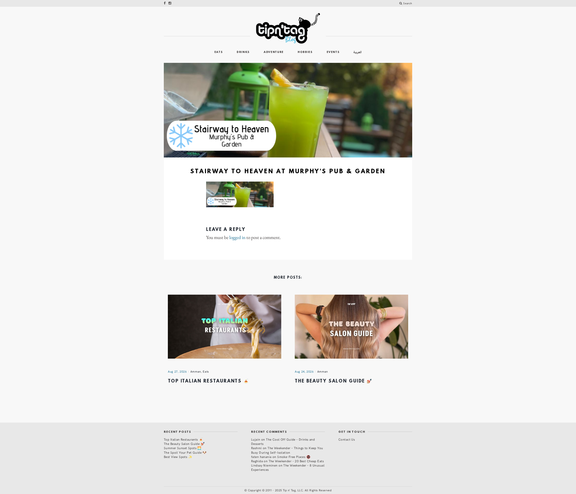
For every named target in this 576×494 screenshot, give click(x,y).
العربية (357, 52)
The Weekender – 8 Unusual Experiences (287, 467)
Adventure (274, 52)
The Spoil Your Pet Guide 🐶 (185, 452)
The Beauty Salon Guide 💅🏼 (333, 381)
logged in (237, 237)
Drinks (243, 52)
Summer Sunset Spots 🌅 (182, 448)
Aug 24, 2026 (304, 371)
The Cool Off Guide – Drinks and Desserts (283, 441)
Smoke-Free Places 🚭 (293, 457)
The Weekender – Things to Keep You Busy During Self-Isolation (287, 450)
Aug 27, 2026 (177, 371)
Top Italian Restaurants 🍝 (208, 381)
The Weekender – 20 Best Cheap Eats (296, 461)
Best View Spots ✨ (178, 457)
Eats (218, 52)
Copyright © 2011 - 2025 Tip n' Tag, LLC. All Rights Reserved (290, 490)
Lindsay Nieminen (264, 465)
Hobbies (305, 52)
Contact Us (346, 439)
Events (333, 52)
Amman (195, 371)
